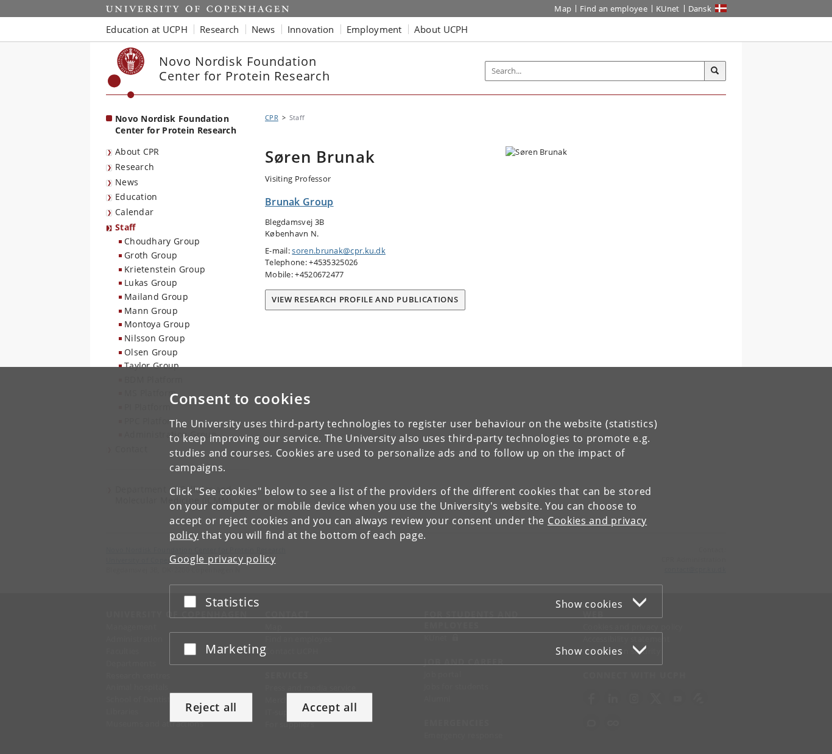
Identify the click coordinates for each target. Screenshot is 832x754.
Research (134, 166)
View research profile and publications (365, 299)
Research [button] (219, 29)
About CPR (137, 151)
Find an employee (613, 8)
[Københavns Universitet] (126, 73)
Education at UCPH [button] (147, 29)
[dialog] (416, 560)
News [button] (263, 29)
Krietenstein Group (164, 269)
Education (136, 196)
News (126, 182)
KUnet (668, 8)
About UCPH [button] (441, 29)
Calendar (134, 212)
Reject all (211, 707)
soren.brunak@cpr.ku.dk (339, 250)
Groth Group (150, 255)
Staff (125, 227)
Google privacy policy (222, 559)
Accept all (329, 707)
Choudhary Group (162, 241)
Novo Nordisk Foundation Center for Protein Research (175, 124)
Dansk (700, 8)
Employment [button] (374, 29)
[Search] (715, 71)
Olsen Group (151, 352)
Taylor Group (152, 365)
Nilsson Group (154, 338)
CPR (271, 117)
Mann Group (151, 310)
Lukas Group (150, 282)
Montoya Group (157, 324)
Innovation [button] (310, 29)
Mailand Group (156, 296)
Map (562, 8)
